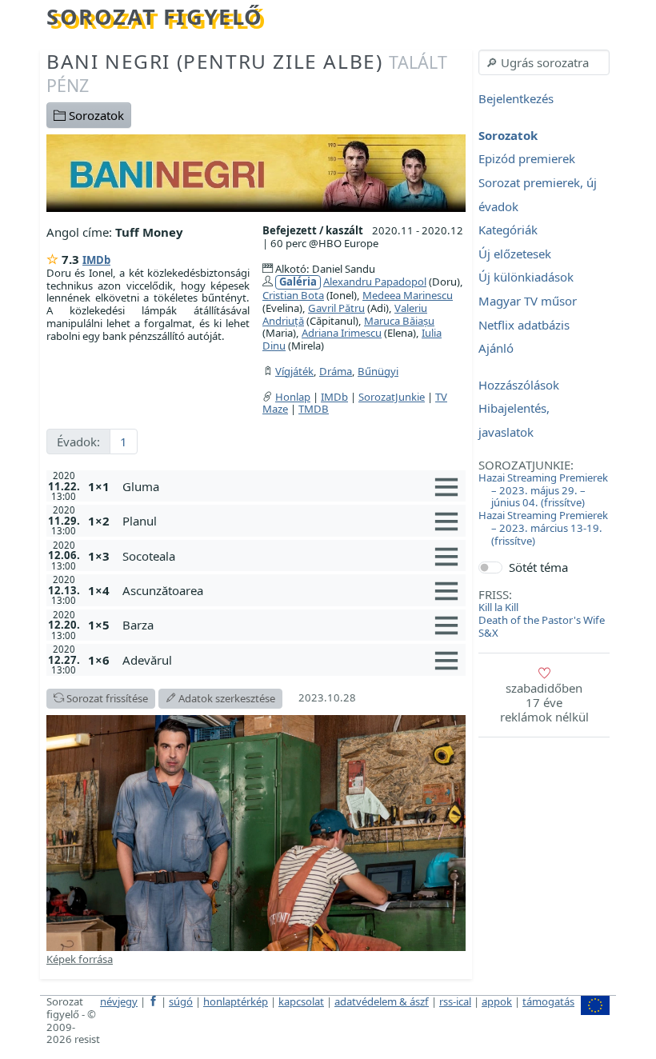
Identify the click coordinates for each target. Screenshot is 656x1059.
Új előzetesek (514, 254)
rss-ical (455, 1001)
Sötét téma (538, 567)
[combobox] (544, 62)
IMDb (96, 260)
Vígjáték (294, 371)
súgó (181, 1001)
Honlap (292, 397)
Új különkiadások (526, 278)
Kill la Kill (498, 607)
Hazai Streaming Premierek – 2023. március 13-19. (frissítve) (543, 528)
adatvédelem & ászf (381, 1001)
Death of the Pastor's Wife (541, 620)
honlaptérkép (235, 1001)
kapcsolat (301, 1001)
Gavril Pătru (336, 308)
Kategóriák (508, 230)
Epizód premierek (526, 159)
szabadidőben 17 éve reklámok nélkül (544, 702)
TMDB (313, 409)
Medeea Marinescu (407, 295)
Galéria (298, 282)
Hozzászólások (518, 385)
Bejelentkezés (516, 99)
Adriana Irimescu (342, 333)
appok (497, 1001)
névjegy (119, 1001)
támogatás (548, 1001)
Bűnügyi (378, 371)
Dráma (335, 371)
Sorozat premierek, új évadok (537, 194)
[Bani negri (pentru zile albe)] (256, 172)
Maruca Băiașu (399, 321)
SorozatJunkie (391, 397)
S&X (488, 632)
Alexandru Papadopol (374, 281)
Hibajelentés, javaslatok (514, 421)
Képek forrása (79, 959)
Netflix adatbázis (524, 325)
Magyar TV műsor (527, 301)
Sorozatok (95, 115)
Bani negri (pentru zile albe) (246, 72)
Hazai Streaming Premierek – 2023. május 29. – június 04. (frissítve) (543, 490)
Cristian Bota (293, 295)
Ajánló (496, 349)
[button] (290, 486)
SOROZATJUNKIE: (526, 465)
